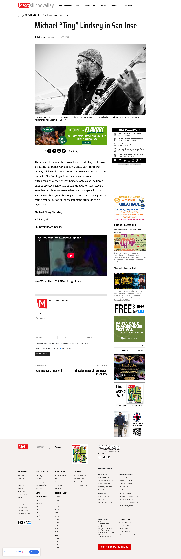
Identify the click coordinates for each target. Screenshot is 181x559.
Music (38, 516)
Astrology (39, 476)
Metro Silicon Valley (104, 483)
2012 (57, 541)
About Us (21, 485)
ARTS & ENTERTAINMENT (42, 494)
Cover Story (40, 482)
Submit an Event (79, 482)
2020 (57, 516)
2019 (57, 519)
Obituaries (21, 498)
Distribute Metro (23, 507)
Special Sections (41, 485)
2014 (57, 535)
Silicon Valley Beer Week (61, 477)
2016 (57, 529)
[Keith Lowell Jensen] (42, 304)
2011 (57, 544)
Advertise (21, 482)
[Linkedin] (59, 151)
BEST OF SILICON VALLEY (61, 494)
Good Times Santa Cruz (106, 480)
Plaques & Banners (24, 513)
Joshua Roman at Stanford (48, 370)
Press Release (22, 494)
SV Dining (58, 488)
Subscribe (21, 479)
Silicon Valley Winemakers (59, 483)
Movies (38, 513)
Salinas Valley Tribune (126, 499)
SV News (39, 488)
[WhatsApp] (64, 151)
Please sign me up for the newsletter (46, 349)
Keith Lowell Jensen (45, 37)
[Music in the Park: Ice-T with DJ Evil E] (130, 281)
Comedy (39, 503)
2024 (57, 503)
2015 (57, 532)
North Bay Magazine (105, 502)
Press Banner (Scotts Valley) (128, 496)
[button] (161, 6)
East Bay (101, 499)
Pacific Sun (101, 490)
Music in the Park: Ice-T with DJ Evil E (129, 268)
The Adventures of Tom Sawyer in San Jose (91, 372)
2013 (57, 538)
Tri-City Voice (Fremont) (127, 506)
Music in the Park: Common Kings (127, 230)
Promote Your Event (80, 485)
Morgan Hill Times (125, 493)
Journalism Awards (125, 525)
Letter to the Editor (24, 491)
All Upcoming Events (80, 476)
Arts (37, 500)
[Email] (71, 151)
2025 (57, 500)
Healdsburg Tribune (125, 480)
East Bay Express (103, 477)
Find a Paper (22, 504)
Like (142, 346)
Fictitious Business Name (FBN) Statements (106, 529)
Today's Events (79, 479)
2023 (57, 507)
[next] (22, 15)
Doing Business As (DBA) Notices (106, 533)
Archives (20, 501)
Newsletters (21, 476)
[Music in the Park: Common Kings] (130, 242)
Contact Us (21, 488)
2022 (57, 510)
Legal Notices (102, 526)
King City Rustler (124, 487)
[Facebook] (49, 151)
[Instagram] (104, 457)
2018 (57, 522)
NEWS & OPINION (42, 471)
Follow (140, 350)
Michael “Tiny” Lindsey (49, 212)
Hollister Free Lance (125, 483)
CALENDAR (78, 471)
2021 (57, 513)
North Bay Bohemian (105, 487)
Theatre (38, 519)
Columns (39, 479)
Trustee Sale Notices (104, 536)
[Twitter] (54, 151)
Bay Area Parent (103, 496)
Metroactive (40, 510)
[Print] (76, 151)
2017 (57, 525)
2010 (57, 547)
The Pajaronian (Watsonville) (128, 502)
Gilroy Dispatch (124, 477)
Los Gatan (122, 490)
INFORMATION (22, 471)
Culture (38, 507)
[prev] (19, 15)
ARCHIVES (58, 446)
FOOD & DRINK (60, 471)
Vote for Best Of (23, 510)
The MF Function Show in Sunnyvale (58, 15)
